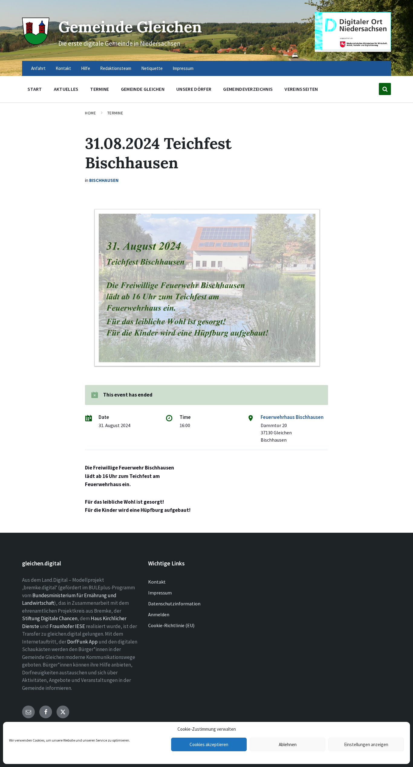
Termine (115, 113)
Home (90, 113)
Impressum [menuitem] (183, 68)
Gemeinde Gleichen (130, 27)
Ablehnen (288, 744)
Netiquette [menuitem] (152, 68)
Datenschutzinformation (174, 604)
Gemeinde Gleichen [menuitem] (142, 89)
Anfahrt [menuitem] (38, 68)
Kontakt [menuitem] (63, 68)
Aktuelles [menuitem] (66, 89)
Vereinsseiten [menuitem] (301, 89)
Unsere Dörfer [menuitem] (193, 89)
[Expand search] (385, 89)
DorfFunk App (82, 641)
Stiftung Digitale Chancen (49, 618)
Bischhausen (104, 180)
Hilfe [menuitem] (85, 68)
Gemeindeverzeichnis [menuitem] (248, 89)
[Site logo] (35, 43)
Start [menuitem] (35, 89)
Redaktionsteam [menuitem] (115, 68)
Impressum (160, 593)
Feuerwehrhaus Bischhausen (292, 417)
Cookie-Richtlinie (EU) (171, 625)
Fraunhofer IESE (67, 626)
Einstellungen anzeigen (366, 744)
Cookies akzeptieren (209, 744)
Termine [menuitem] (99, 89)
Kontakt (157, 582)
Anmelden (158, 614)
